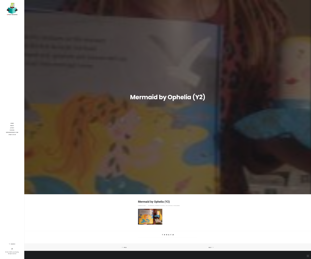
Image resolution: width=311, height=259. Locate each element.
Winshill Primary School (157, 205)
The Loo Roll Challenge (172, 205)
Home (12, 123)
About (12, 125)
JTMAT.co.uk (12, 134)
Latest (12, 128)
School (12, 130)
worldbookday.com (12, 132)
